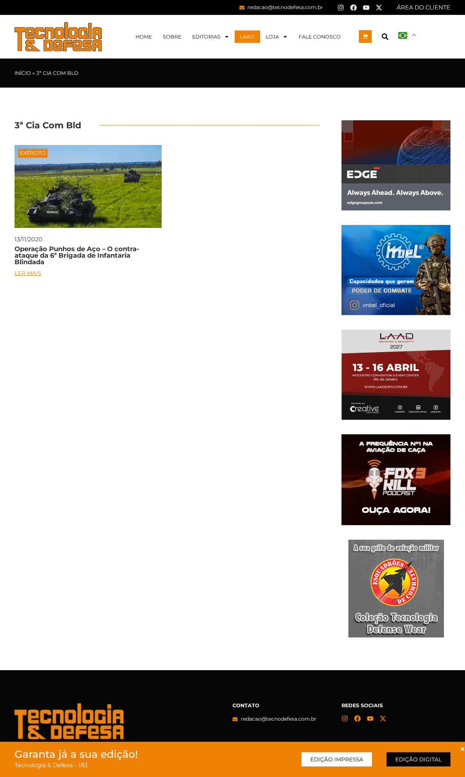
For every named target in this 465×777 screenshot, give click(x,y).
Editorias (206, 36)
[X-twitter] (379, 7)
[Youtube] (366, 7)
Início (23, 73)
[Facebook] (353, 7)
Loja (272, 36)
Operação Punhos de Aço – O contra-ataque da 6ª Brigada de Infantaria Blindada (77, 255)
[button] (385, 37)
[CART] (365, 36)
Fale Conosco (320, 36)
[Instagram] (340, 7)
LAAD (247, 36)
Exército (33, 153)
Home (144, 36)
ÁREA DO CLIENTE (423, 7)
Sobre (172, 36)
